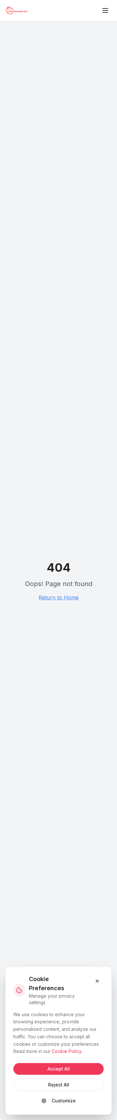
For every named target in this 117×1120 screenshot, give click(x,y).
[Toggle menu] (105, 10)
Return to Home (59, 597)
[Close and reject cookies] (97, 981)
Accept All (58, 1069)
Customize (64, 1100)
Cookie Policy (66, 1051)
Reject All (58, 1084)
